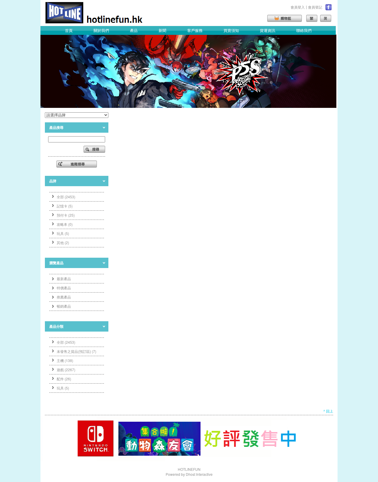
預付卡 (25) (66, 215)
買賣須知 (231, 30)
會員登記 (315, 6)
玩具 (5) (63, 233)
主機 (65, 360)
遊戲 (66, 369)
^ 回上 (328, 410)
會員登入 (298, 6)
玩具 (63, 387)
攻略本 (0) (65, 224)
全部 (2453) (66, 196)
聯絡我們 (304, 30)
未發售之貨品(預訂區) (76, 351)
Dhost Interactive (199, 474)
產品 (134, 30)
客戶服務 (195, 30)
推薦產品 (64, 296)
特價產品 (64, 287)
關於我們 (101, 30)
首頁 (69, 30)
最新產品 (64, 278)
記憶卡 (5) (65, 205)
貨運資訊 (267, 30)
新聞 (162, 30)
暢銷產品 (64, 306)
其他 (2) (63, 242)
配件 (64, 378)
